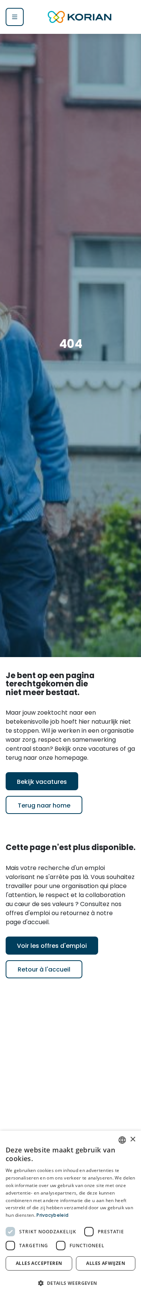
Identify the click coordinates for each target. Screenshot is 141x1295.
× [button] (132, 1139)
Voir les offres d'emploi (52, 946)
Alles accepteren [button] (39, 1263)
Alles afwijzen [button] (105, 1263)
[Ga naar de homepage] (80, 17)
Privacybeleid (52, 1215)
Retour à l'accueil (44, 970)
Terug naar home (44, 806)
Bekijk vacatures (42, 782)
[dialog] (70, 1213)
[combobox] (122, 1140)
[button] (70, 1282)
